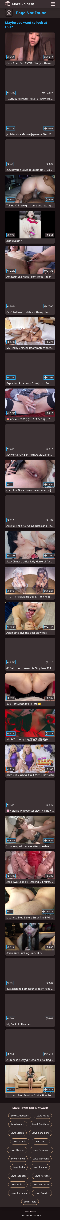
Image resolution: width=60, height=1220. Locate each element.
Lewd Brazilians (40, 1124)
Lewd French (18, 1158)
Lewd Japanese (19, 1175)
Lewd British (17, 1132)
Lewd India (19, 1167)
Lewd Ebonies (17, 1150)
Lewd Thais (30, 1201)
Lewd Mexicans (41, 1184)
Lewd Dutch (41, 1141)
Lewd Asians (17, 1124)
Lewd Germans (41, 1158)
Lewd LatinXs (18, 1184)
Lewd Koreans (42, 1175)
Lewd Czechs (20, 1141)
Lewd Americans (20, 1115)
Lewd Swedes (42, 1193)
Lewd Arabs (43, 1115)
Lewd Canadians (40, 1132)
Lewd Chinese (23, 4)
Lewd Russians (19, 1193)
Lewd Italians (40, 1167)
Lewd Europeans (41, 1150)
